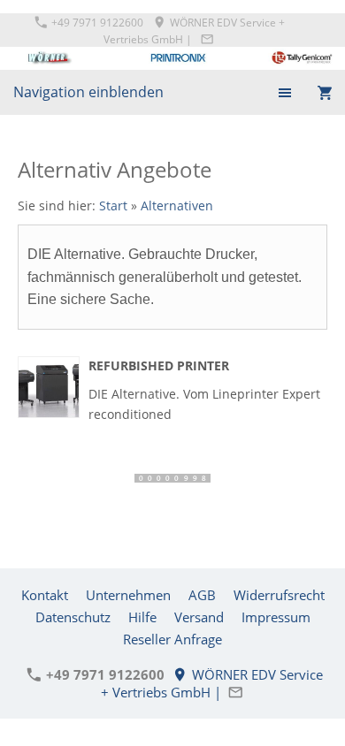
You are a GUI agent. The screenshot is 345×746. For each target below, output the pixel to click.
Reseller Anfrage (172, 639)
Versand (199, 617)
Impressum (276, 617)
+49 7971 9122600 (96, 22)
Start (113, 205)
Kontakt (44, 595)
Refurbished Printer (158, 365)
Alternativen (177, 205)
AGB (202, 595)
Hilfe (142, 617)
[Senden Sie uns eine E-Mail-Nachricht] (207, 39)
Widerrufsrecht (279, 595)
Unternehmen (128, 595)
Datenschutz (73, 617)
